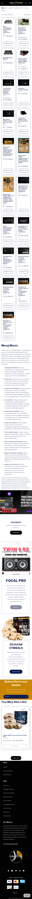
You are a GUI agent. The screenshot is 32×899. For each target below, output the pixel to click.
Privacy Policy (7, 800)
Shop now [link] (16, 607)
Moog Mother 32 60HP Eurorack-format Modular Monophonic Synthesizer (23, 188)
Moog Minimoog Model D (7, 58)
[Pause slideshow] (30, 543)
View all (15, 758)
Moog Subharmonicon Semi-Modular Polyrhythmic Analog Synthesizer (7, 230)
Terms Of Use (7, 808)
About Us (6, 785)
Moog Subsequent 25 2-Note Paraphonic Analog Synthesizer (23, 259)
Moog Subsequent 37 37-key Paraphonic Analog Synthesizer (8, 289)
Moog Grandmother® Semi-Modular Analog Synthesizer (7, 29)
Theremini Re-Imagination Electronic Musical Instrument (7, 91)
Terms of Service (8, 771)
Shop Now (16, 535)
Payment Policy (7, 796)
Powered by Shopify (20, 898)
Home (5, 8)
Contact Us (6, 812)
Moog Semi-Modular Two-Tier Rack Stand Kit (23, 120)
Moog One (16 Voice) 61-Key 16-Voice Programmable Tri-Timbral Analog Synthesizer (23, 291)
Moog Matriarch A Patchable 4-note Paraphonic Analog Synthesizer (23, 229)
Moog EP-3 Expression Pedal (23, 89)
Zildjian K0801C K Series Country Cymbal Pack (15, 736)
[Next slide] (21, 543)
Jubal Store (13, 898)
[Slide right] (19, 753)
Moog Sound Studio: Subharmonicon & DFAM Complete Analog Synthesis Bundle (23, 159)
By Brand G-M (18, 8)
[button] (2, 3)
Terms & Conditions (8, 793)
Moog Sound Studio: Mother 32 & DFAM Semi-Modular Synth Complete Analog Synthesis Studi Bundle (8, 198)
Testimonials (7, 816)
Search (5, 767)
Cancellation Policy (8, 804)
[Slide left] (12, 753)
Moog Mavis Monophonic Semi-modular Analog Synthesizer (22, 30)
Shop (11, 8)
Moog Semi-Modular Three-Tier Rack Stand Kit (7, 121)
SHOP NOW (16, 671)
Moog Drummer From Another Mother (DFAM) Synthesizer (22, 60)
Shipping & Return (8, 789)
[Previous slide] (10, 543)
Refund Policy (7, 774)
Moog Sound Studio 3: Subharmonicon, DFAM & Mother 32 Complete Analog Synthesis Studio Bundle (8, 151)
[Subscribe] (27, 697)
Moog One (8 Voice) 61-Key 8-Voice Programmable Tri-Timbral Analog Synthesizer (7, 325)
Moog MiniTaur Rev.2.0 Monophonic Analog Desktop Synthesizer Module (7, 260)
